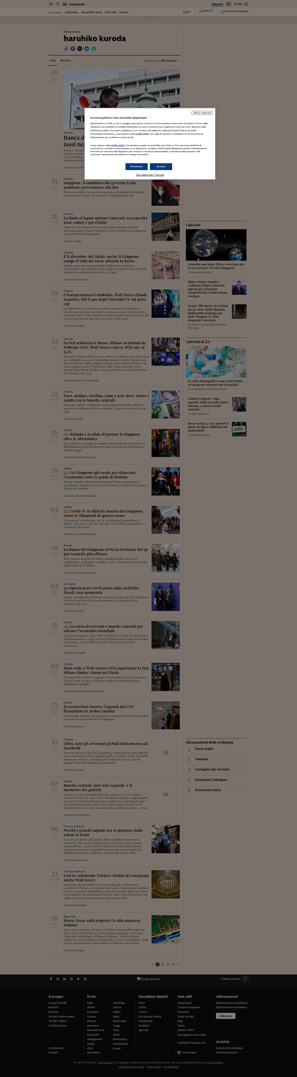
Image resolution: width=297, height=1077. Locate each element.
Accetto (161, 166)
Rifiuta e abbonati (202, 113)
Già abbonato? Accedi (150, 175)
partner (195, 145)
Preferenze (136, 166)
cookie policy (142, 134)
